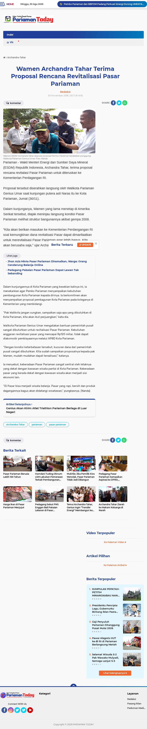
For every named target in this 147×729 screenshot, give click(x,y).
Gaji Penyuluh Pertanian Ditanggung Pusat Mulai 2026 (106, 625)
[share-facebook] (113, 102)
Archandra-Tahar (15, 424)
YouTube (32, 714)
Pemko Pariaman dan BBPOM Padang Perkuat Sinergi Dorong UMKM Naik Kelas (104, 4)
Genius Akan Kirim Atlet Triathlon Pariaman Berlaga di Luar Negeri (46, 410)
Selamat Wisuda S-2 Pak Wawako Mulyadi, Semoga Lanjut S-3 (105, 657)
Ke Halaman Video (114, 542)
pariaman (37, 424)
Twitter (18, 714)
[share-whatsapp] (124, 102)
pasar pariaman (57, 424)
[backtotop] (73, 687)
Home (10, 4)
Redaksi (131, 699)
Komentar (15, 440)
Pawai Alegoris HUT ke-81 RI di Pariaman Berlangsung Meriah (104, 641)
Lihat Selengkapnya (114, 673)
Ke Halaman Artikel (114, 565)
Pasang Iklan (134, 703)
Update (86, 244)
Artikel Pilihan (98, 556)
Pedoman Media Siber (137, 708)
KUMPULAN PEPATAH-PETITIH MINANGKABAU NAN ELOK (106, 592)
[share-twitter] (119, 102)
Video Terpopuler (100, 533)
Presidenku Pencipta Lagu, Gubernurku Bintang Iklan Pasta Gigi (104, 609)
